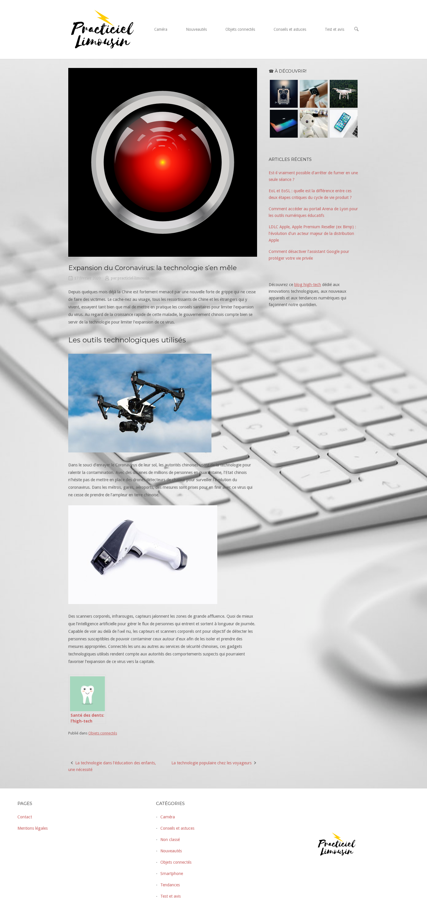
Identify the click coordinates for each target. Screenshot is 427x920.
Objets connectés (240, 29)
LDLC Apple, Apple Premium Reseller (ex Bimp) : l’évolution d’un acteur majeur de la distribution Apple (312, 233)
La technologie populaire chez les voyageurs (211, 763)
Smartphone (171, 873)
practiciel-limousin (133, 278)
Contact (24, 817)
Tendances (170, 885)
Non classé (170, 839)
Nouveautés (196, 29)
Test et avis (334, 29)
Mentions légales (32, 828)
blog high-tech (307, 284)
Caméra (160, 29)
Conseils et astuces (290, 29)
